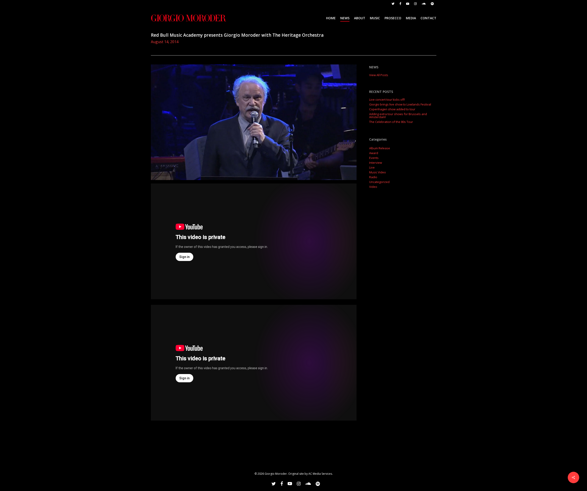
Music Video (377, 172)
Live (372, 167)
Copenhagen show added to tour (392, 109)
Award (373, 153)
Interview (375, 162)
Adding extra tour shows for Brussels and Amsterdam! (398, 116)
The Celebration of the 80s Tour (391, 121)
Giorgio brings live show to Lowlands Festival (400, 104)
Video (373, 186)
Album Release (379, 148)
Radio (373, 177)
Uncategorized (379, 181)
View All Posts (378, 75)
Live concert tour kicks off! (387, 99)
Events (374, 157)
